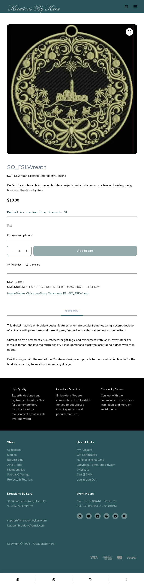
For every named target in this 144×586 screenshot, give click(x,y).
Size (9, 225)
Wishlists (83, 470)
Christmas (32, 293)
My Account (84, 450)
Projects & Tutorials (20, 480)
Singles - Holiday (87, 287)
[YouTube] (115, 516)
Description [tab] (72, 311)
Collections (14, 450)
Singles (21, 293)
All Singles (34, 287)
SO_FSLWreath (79, 293)
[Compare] (126, 579)
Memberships (16, 470)
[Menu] (135, 6)
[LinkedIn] (97, 516)
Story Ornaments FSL (54, 212)
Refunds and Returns (90, 460)
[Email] (124, 516)
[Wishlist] (90, 579)
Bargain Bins (15, 460)
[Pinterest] (107, 516)
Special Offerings (18, 474)
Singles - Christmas (58, 287)
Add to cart (85, 251)
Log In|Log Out (86, 480)
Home (11, 293)
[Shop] (53, 579)
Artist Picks (14, 465)
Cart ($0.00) (85, 474)
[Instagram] (89, 516)
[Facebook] (80, 516)
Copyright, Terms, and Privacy (96, 465)
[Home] (17, 579)
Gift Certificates (87, 455)
